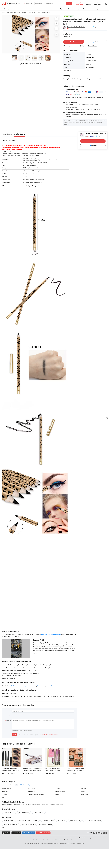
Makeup (24, 12)
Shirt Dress (57, 788)
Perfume (13, 686)
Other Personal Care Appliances (36, 794)
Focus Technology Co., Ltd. (42, 843)
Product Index (83, 838)
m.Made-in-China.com (58, 840)
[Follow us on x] (96, 833)
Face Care (54, 686)
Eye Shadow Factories (47, 820)
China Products (28, 838)
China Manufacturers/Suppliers (41, 838)
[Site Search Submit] (69, 3)
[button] (64, 3)
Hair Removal (84, 794)
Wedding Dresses (6, 788)
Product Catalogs (25, 785)
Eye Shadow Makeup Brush (10, 824)
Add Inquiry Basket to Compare (31, 64)
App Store (6, 833)
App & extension (87, 9)
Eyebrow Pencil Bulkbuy (45, 824)
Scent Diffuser (32, 791)
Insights (90, 838)
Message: (8, 720)
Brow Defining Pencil (24, 812)
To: (10, 716)
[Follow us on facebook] (94, 833)
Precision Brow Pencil (38, 812)
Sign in (105, 4)
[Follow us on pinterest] (104, 833)
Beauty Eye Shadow (75, 820)
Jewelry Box (5, 791)
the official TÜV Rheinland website (51, 634)
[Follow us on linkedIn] (106, 833)
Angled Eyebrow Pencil (9, 812)
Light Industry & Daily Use (13, 12)
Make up (48, 686)
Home (3, 12)
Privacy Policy (80, 843)
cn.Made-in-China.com (70, 840)
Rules (106, 9)
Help (78, 9)
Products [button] (29, 3)
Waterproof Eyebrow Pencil (45, 12)
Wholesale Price (64, 838)
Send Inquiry (74, 42)
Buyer (69, 9)
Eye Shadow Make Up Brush (28, 824)
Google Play (16, 833)
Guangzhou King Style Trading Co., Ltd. (76, 27)
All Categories (7, 9)
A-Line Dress (31, 788)
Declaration (72, 843)
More (3, 797)
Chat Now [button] (98, 42)
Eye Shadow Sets (61, 820)
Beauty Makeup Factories (23, 820)
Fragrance (26, 686)
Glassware (4, 794)
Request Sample (92, 46)
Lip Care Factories (8, 820)
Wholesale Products (54, 838)
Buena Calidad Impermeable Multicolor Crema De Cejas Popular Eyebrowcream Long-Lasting (11, 770)
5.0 (87, 136)
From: (9, 711)
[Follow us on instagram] (99, 833)
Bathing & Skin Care (59, 791)
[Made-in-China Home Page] (11, 3)
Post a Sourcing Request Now (49, 735)
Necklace (83, 788)
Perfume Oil (33, 686)
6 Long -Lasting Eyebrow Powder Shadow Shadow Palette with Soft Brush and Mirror (76, 770)
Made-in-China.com (47, 840)
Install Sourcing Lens (44, 833)
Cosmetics (20, 686)
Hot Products (20, 838)
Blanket (83, 791)
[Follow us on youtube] (101, 833)
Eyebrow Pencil (32, 12)
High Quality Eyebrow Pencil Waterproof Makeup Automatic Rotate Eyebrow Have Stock (53, 770)
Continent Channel (74, 838)
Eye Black (35, 820)
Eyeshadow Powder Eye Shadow (92, 820)
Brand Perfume (41, 686)
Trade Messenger (28, 833)
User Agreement (63, 843)
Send (14, 734)
